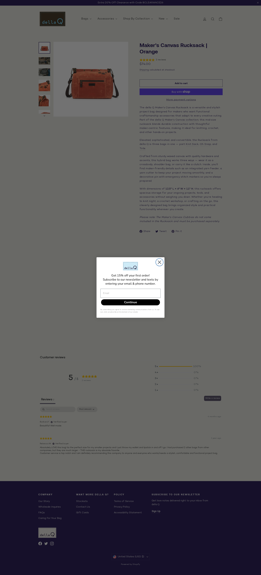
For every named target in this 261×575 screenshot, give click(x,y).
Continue (130, 302)
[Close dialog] (159, 262)
